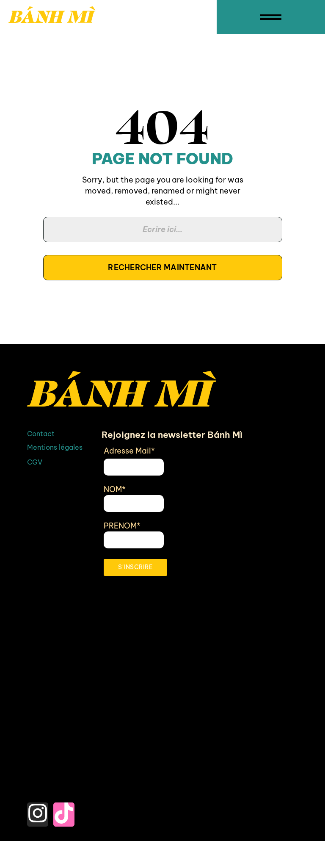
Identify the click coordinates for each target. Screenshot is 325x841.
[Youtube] (63, 790)
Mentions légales (55, 447)
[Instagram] (37, 814)
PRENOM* (122, 526)
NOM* (115, 489)
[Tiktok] (63, 814)
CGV (34, 462)
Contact (41, 433)
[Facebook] (37, 790)
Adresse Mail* (129, 451)
